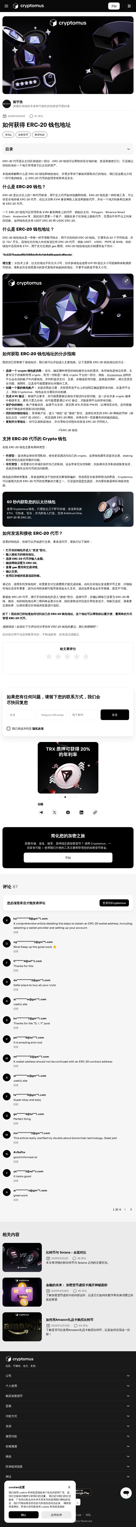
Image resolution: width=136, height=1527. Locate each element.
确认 (24, 1515)
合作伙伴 (56, 1515)
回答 (15, 932)
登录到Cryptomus (114, 903)
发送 (115, 715)
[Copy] (95, 812)
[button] (68, 149)
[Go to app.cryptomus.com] (28, 6)
